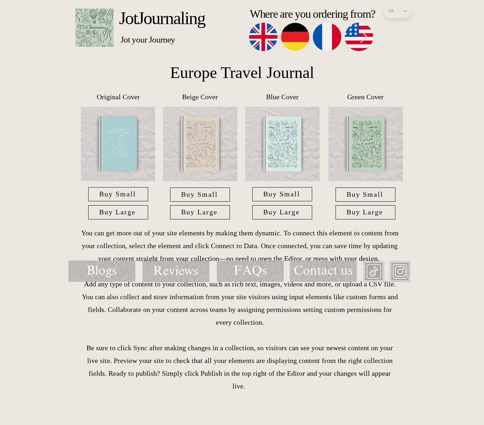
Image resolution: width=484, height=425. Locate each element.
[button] (118, 144)
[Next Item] (364, 37)
